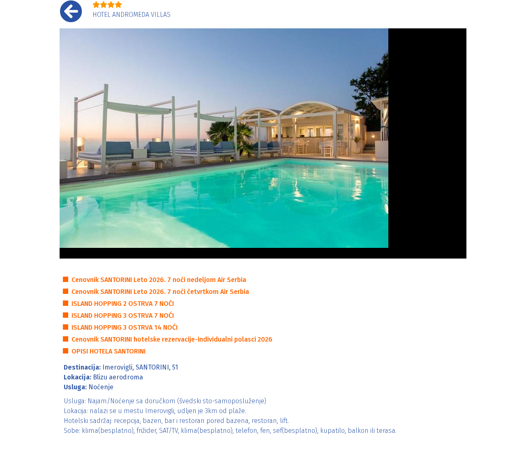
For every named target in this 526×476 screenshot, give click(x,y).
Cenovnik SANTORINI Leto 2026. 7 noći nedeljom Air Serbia (159, 280)
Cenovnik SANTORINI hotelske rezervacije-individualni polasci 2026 (172, 339)
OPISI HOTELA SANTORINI (108, 351)
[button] (70, 143)
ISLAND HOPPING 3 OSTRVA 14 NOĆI (125, 327)
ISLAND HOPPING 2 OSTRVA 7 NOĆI (123, 303)
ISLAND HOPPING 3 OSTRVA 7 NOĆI (123, 315)
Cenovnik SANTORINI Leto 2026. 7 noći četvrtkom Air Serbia (160, 292)
